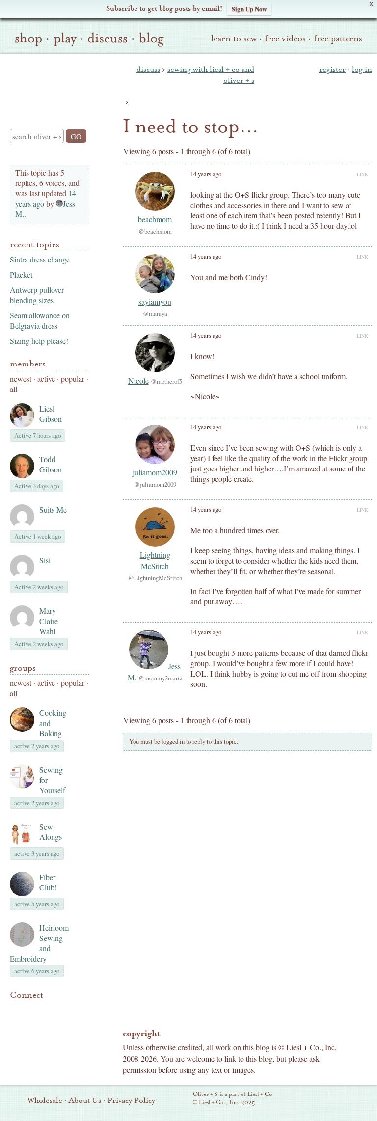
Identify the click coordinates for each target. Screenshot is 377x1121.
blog (151, 38)
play (65, 38)
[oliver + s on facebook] (49, 1010)
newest (20, 378)
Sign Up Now (249, 8)
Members (28, 363)
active (46, 378)
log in (362, 69)
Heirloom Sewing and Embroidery (39, 943)
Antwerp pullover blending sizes (37, 295)
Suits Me (53, 509)
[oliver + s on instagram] (16, 1022)
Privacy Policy (131, 1100)
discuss (107, 38)
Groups (23, 668)
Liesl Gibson (50, 413)
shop (28, 38)
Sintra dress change (40, 259)
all (13, 389)
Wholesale (44, 1100)
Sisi (45, 560)
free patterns (338, 38)
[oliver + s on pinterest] (16, 1010)
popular (72, 378)
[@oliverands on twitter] (66, 1010)
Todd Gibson (50, 464)
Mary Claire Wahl (48, 620)
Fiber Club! (48, 882)
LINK (362, 174)
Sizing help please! (39, 341)
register (332, 69)
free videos (285, 38)
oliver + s (47, 83)
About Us (85, 1100)
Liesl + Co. (179, 1099)
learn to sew (234, 38)
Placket (21, 274)
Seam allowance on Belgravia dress (40, 320)
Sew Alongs (50, 831)
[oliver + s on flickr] (32, 1010)
